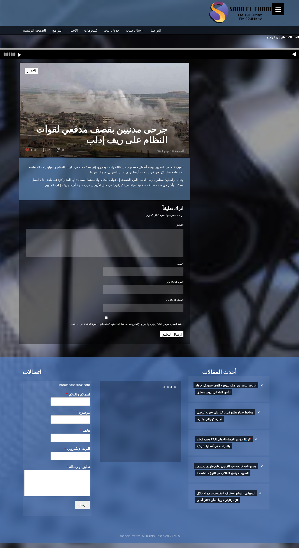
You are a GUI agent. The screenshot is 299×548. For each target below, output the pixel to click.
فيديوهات (90, 30)
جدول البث (112, 30)
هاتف (85, 430)
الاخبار (73, 30)
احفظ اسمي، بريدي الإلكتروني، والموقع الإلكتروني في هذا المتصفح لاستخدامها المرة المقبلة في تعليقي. (127, 324)
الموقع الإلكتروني (174, 300)
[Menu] (278, 9)
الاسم (180, 263)
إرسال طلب (134, 30)
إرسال (82, 505)
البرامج (57, 30)
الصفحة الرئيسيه (34, 30)
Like (34, 150)
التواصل (155, 30)
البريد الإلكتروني (174, 282)
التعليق (179, 225)
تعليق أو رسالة (78, 466)
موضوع (83, 412)
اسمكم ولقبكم (78, 394)
